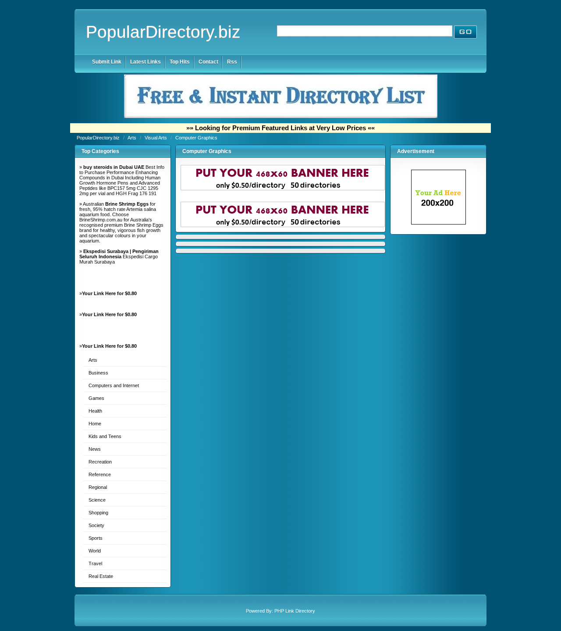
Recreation (100, 461)
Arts (133, 137)
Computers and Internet (114, 385)
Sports (96, 538)
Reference (100, 474)
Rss (232, 62)
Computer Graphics (196, 137)
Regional (98, 487)
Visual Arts (156, 137)
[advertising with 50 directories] (438, 222)
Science (97, 500)
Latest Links (145, 62)
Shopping (98, 512)
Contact (208, 62)
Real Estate (101, 576)
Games (96, 398)
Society (96, 525)
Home (95, 423)
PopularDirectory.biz (163, 31)
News (95, 449)
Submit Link (106, 62)
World (95, 550)
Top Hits (180, 62)
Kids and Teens (105, 436)
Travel (95, 563)
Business (98, 372)
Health (95, 411)
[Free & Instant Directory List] (280, 116)
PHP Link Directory (294, 610)
